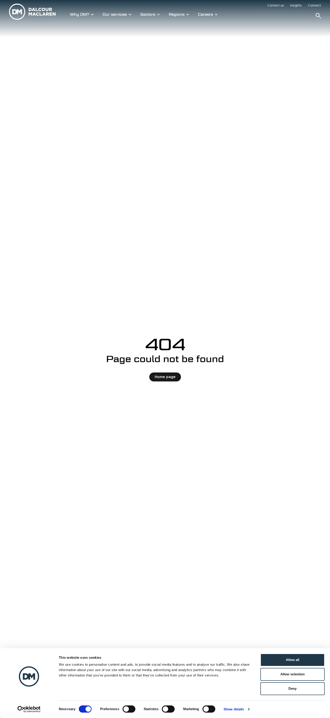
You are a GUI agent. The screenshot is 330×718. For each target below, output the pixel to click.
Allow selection (292, 674)
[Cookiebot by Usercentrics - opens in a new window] (29, 709)
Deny (292, 688)
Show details (234, 709)
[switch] (129, 709)
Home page (165, 377)
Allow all (292, 660)
